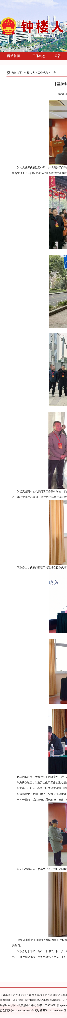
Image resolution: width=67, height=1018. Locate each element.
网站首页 (13, 56)
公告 (57, 56)
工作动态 (38, 56)
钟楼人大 (29, 72)
